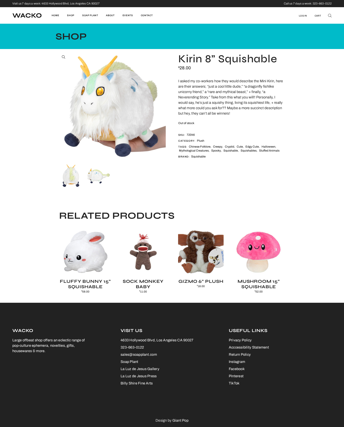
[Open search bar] (330, 15)
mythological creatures (194, 150)
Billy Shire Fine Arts (137, 383)
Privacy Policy (240, 340)
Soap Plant (129, 362)
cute (240, 146)
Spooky (216, 150)
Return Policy (240, 354)
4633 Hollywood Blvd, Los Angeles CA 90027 (71, 3)
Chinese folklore (200, 146)
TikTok (234, 383)
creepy (217, 146)
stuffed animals (269, 150)
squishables (249, 150)
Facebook (237, 369)
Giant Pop (180, 420)
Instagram (237, 362)
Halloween (268, 146)
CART (318, 16)
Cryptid (229, 146)
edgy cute (252, 146)
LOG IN (303, 16)
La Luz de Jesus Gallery (140, 369)
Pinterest (236, 376)
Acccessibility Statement (249, 347)
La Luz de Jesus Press (139, 376)
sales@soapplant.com (139, 354)
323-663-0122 (132, 347)
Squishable (230, 150)
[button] (63, 57)
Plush (200, 140)
